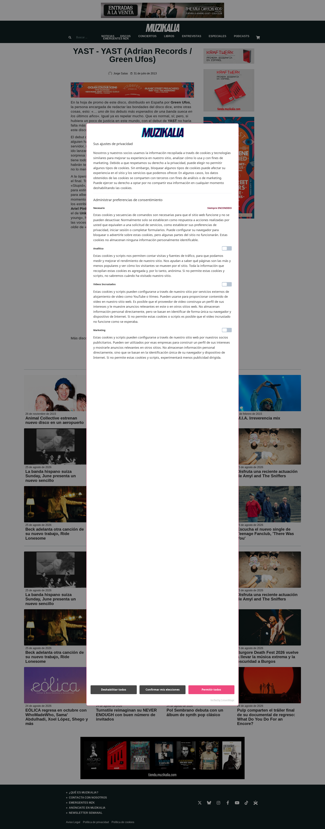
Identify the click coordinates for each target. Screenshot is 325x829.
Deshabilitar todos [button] (113, 689)
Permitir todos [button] (211, 689)
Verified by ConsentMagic (222, 700)
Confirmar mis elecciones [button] (163, 689)
